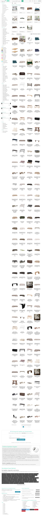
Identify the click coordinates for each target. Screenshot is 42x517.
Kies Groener (5, 497)
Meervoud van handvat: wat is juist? (30, 493)
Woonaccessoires (4, 19)
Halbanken (28, 12)
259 (28, 426)
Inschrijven (17, 491)
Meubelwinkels (25, 505)
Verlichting (3, 15)
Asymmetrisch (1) (5, 128)
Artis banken (26, 473)
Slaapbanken (4, 8)
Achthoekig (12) (5, 126)
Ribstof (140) (4, 38)
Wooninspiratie (35, 506)
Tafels (3, 14)
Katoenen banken (9, 475)
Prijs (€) (3, 102)
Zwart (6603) (4, 50)
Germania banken (25, 479)
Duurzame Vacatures (6, 498)
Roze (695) (4, 58)
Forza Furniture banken (34, 475)
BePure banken (9, 476)
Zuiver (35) (4, 79)
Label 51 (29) (4, 81)
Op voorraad (4, 132)
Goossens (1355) (5, 68)
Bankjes (21, 12)
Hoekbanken (4, 4)
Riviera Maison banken (25, 476)
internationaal (11, 498)
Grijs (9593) (4, 47)
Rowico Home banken (31, 476)
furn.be (4, 504)
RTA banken (11, 483)
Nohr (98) (4, 74)
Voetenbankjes (5, 10)
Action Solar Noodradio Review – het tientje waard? (30, 495)
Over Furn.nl (24, 502)
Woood (7, 455)
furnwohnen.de (5, 513)
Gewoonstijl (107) (5, 90)
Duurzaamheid (35, 502)
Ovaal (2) (4, 127)
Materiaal (3, 27)
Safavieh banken (4, 475)
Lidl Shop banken (10, 480)
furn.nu (4, 506)
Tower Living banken (19, 475)
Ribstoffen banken (36, 473)
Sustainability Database (6, 500)
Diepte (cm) (3, 117)
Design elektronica (4, 25)
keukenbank (23, 458)
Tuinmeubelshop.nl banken (26, 480)
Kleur (3, 46)
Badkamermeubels (4, 22)
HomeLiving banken (21, 483)
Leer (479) (4, 35)
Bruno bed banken (4, 480)
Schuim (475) (4, 36)
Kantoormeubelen (4, 23)
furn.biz (4, 511)
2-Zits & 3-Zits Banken (5, 7)
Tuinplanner (34, 504)
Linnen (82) (4, 39)
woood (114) (4, 72)
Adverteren (34, 505)
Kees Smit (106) (5, 91)
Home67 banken (16, 483)
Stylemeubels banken (21, 473)
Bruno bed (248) (5, 69)
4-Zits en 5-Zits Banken (5, 9)
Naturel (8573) (5, 48)
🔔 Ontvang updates (21, 439)
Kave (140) (4, 70)
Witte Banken (14, 12)
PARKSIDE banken (15, 480)
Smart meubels (4, 26)
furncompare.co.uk (5, 514)
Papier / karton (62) (5, 42)
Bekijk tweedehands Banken (21, 484)
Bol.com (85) (4, 92)
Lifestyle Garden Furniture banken (26, 475)
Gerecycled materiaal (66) (6, 40)
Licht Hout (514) (5, 60)
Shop (3, 83)
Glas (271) (4, 37)
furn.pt (4, 510)
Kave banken (12, 473)
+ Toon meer (3, 45)
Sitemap (24, 504)
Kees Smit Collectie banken (33, 480)
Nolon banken (3, 479)
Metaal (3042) (4, 34)
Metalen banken (31, 473)
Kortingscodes (35, 503)
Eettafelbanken (5, 5)
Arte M (11, 457)
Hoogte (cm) (4, 107)
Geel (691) (4, 59)
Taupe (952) (4, 57)
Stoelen (3, 13)
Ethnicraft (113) (5, 73)
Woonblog (24, 503)
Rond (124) (4, 123)
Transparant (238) (5, 62)
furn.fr (4, 503)
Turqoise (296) (5, 61)
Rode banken (34, 479)
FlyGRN (4, 496)
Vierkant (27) (4, 125)
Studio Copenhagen (30, 457)
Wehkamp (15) (5, 96)
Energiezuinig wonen (4, 24)
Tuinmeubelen (4, 17)
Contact (34, 507)
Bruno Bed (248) (5, 89)
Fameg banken (8, 479)
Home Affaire (12, 455)
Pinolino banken (30, 479)
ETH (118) (4, 71)
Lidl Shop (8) (4, 97)
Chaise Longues (5, 6)
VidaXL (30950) (5, 66)
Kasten (3, 16)
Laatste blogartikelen (25, 488)
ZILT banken (16, 473)
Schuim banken (8, 473)
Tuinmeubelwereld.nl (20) (6, 95)
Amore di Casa (5, 458)
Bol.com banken (20, 479)
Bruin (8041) (4, 49)
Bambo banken (14, 475)
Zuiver (9, 455)
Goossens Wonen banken (14, 479)
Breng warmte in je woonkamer (30, 491)
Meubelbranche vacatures (36, 501)
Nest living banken (4, 476)
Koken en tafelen (4, 18)
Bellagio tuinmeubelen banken (5, 483)
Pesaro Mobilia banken (14, 476)
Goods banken (20, 476)
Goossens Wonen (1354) (6, 87)
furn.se (4, 508)
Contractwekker (5, 499)
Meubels (3, 2)
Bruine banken (4, 473)
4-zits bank (19, 458)
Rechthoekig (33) (5, 124)
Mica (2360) (4, 67)
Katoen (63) (4, 41)
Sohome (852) (5, 88)
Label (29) (4, 80)
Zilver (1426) (4, 56)
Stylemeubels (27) (5, 93)
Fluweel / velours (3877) (6, 33)
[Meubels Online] (12, 3)
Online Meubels (25, 501)
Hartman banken (20, 480)
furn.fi (4, 512)
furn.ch (4, 509)
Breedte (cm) (4, 112)
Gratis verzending (5, 131)
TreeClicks (4, 494)
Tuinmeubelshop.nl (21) (6, 94)
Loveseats (36, 22)
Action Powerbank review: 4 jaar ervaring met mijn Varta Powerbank (30, 498)
